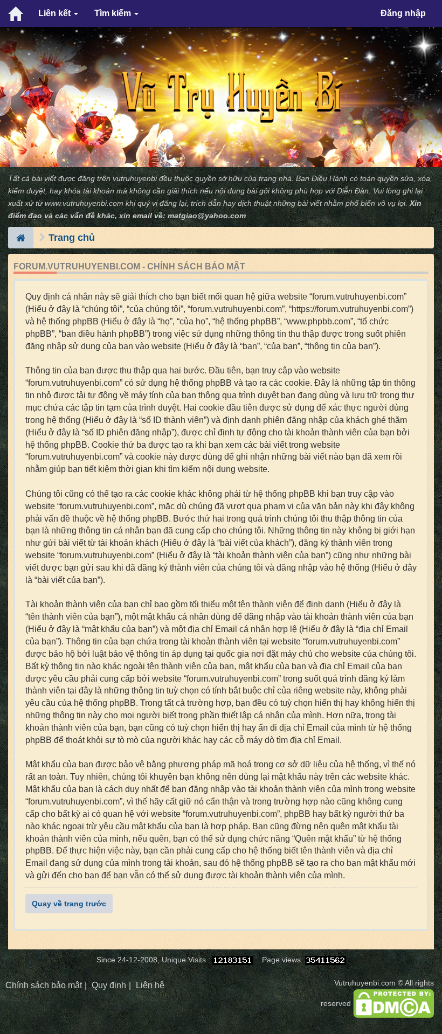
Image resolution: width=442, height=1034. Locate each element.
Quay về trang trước (69, 903)
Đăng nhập (403, 13)
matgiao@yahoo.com (207, 216)
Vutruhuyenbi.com (365, 983)
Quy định (109, 985)
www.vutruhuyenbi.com (84, 203)
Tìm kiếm (113, 13)
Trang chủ (72, 237)
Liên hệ (150, 985)
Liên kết (55, 13)
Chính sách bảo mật (43, 985)
